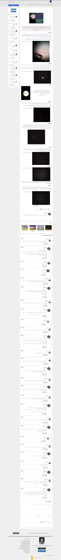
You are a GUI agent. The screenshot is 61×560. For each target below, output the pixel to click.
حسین (14, 49)
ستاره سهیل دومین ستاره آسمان (26, 545)
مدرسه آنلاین (45, 4)
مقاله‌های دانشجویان (44, 11)
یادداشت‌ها (37, 4)
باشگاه (42, 4)
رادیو (40, 4)
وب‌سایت (31, 516)
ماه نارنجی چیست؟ (27, 550)
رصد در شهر (49, 218)
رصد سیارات (45, 218)
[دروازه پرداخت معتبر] (32, 559)
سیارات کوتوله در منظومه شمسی (26, 546)
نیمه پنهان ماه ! (28, 551)
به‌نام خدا (52, 4)
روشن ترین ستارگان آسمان (27, 540)
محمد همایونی (13, 16)
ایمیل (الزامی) (39, 516)
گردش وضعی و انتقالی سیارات (26, 549)
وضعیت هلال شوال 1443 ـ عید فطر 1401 (25, 548)
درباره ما (28, 4)
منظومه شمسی (41, 218)
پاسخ (22, 238)
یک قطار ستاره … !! (27, 541)
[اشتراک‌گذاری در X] (43, 209)
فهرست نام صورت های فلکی (26, 543)
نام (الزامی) (49, 516)
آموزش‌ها (34, 4)
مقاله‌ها (49, 4)
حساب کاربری (31, 4)
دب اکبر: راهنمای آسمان (27, 544)
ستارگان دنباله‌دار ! (28, 552)
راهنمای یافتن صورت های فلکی (26, 542)
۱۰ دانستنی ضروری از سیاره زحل (26, 547)
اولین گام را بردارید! (16, 533)
